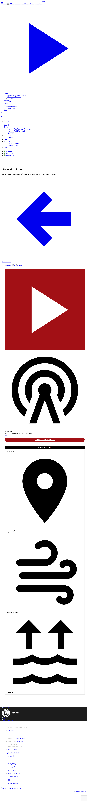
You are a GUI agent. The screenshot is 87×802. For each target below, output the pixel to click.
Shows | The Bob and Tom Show (17, 95)
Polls (5, 110)
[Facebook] (8, 151)
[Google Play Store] (11, 155)
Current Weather (12, 106)
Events (9, 102)
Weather (6, 105)
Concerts (6, 100)
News (6, 103)
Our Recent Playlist (45, 439)
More (6, 435)
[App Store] (8, 153)
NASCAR (10, 98)
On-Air (6, 93)
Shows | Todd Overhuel (14, 97)
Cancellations (11, 108)
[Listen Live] (45, 308)
